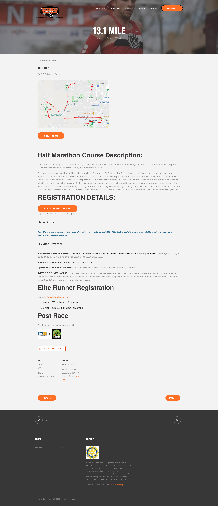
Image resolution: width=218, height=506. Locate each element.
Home (99, 38)
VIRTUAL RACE (47, 397)
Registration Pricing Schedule (58, 208)
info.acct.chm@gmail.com (57, 297)
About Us (38, 447)
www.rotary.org (117, 485)
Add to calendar (52, 348)
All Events (108, 38)
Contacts (61, 447)
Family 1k (172, 397)
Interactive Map (51, 135)
